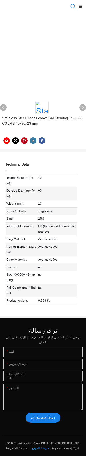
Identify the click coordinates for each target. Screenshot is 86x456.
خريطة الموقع (40, 448)
